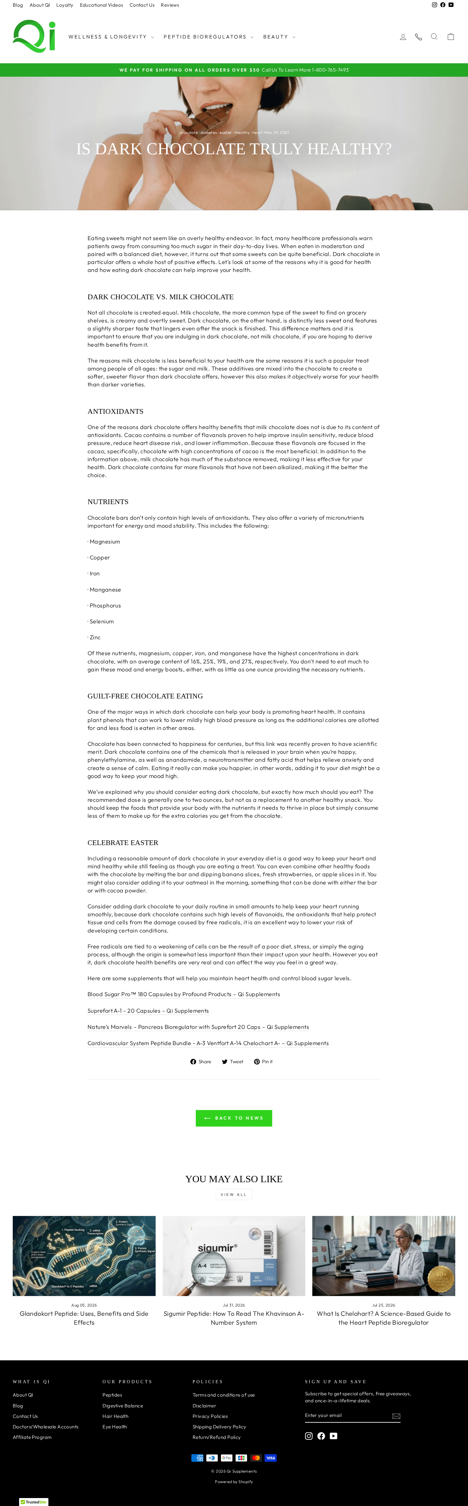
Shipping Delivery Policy (219, 1427)
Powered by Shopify (234, 1481)
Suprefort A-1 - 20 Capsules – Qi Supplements (148, 1010)
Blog (18, 5)
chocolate (188, 132)
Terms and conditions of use (224, 1395)
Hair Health (115, 1416)
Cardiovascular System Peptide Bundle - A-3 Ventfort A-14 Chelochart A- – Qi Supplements (208, 1043)
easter (226, 132)
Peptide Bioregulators (206, 36)
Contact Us (142, 5)
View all (234, 1194)
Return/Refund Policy (217, 1437)
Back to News (238, 1118)
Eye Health (115, 1427)
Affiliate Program (32, 1437)
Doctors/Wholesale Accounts (46, 1427)
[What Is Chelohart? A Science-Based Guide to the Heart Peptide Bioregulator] (383, 1256)
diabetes (209, 132)
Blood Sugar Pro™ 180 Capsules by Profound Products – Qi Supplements (184, 994)
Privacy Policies (210, 1416)
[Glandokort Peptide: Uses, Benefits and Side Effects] (84, 1256)
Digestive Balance (123, 1406)
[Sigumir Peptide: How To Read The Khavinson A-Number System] (234, 1256)
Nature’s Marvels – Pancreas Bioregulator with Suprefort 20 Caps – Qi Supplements (198, 1027)
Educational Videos (101, 5)
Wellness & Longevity (108, 36)
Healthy (242, 132)
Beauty (277, 36)
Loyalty (64, 5)
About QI (40, 5)
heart (257, 132)
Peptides (112, 1395)
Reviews (170, 5)
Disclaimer (204, 1406)
